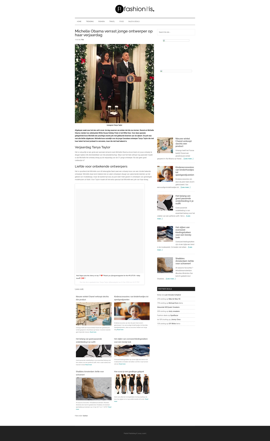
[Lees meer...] (188, 159)
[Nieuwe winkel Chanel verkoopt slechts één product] (94, 325)
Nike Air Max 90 (175, 299)
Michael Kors (173, 303)
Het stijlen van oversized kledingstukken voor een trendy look (131, 340)
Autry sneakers (174, 311)
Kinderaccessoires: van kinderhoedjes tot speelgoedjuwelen (131, 298)
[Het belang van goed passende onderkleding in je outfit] (94, 357)
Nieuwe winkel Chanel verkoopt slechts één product (92, 298)
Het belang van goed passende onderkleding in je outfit (89, 340)
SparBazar (174, 315)
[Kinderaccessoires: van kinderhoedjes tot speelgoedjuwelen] (132, 319)
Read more (93, 332)
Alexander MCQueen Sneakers (168, 307)
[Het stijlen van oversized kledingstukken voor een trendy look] (132, 356)
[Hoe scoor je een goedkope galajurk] (132, 393)
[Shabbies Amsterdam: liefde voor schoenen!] (94, 400)
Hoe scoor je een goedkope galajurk (129, 371)
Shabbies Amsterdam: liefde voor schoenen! (90, 373)
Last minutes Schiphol (172, 295)
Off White (172, 324)
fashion (85, 416)
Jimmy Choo (176, 320)
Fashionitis (135, 9)
